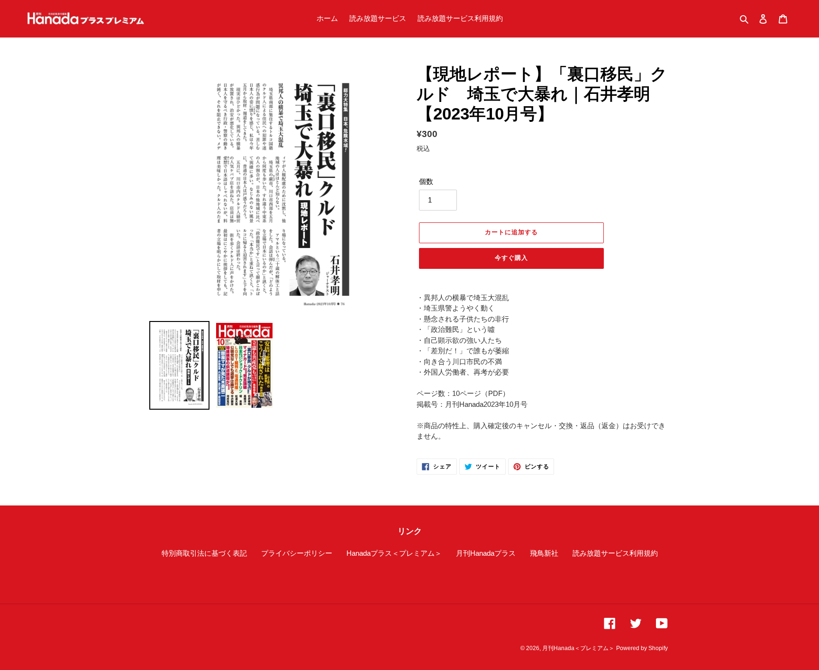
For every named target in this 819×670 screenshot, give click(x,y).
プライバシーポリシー (296, 553)
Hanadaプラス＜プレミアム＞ (394, 553)
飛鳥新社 (544, 553)
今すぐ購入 (511, 257)
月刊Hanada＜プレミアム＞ (578, 648)
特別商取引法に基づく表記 (204, 553)
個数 (426, 181)
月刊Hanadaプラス (486, 553)
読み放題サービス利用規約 (615, 553)
